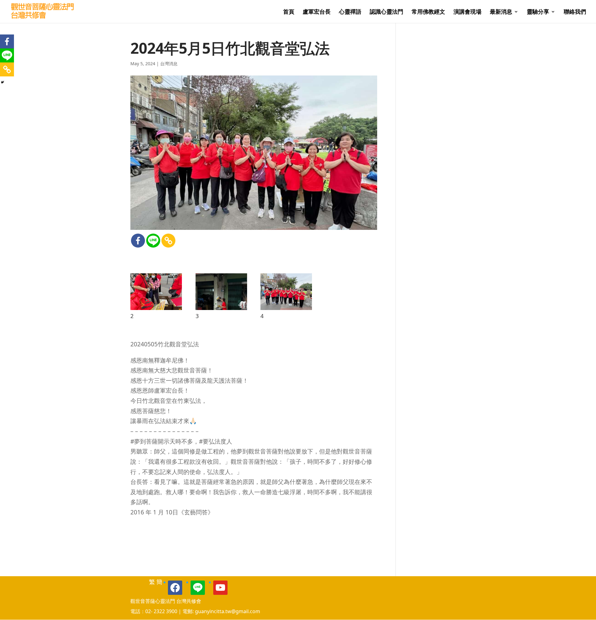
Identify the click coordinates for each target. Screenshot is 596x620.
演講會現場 (467, 12)
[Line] (153, 241)
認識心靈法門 (386, 12)
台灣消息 (169, 63)
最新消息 (501, 12)
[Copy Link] (168, 241)
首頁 (288, 12)
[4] (286, 310)
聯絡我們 (575, 12)
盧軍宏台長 (317, 12)
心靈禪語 (350, 12)
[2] (156, 310)
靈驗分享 (538, 12)
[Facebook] (138, 241)
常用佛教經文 (428, 12)
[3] (221, 310)
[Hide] (2, 82)
